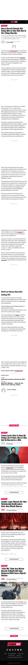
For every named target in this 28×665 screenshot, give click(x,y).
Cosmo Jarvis (9, 467)
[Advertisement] (14, 10)
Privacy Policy (21, 653)
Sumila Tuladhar (10, 42)
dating (17, 315)
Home (5, 653)
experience (4, 260)
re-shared (19, 232)
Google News (19, 370)
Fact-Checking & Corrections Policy (14, 657)
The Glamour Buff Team (12, 510)
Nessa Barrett (13, 51)
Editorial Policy (11, 655)
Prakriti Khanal (10, 444)
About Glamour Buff (12, 653)
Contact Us (18, 655)
